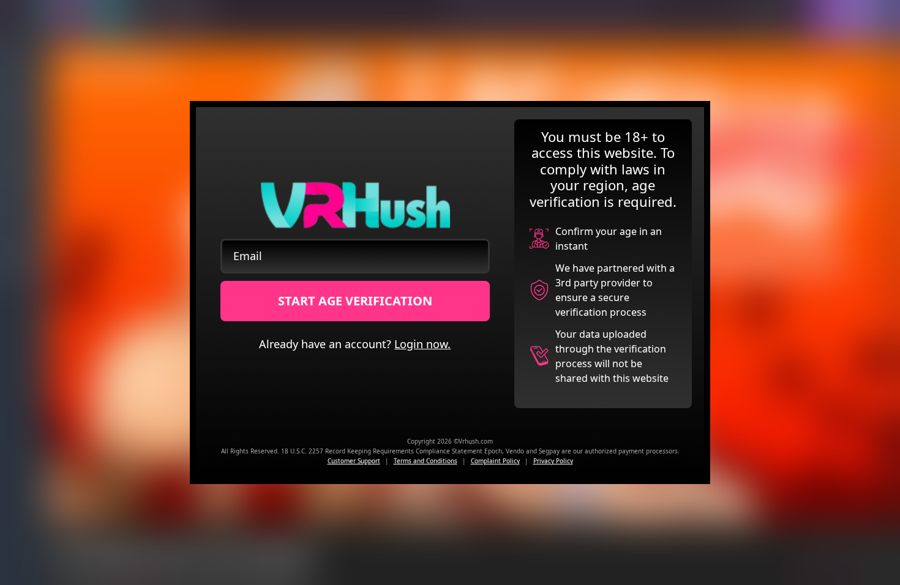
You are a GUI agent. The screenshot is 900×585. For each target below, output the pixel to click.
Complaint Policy (495, 460)
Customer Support (354, 460)
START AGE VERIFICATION (355, 300)
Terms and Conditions (425, 460)
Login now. (422, 344)
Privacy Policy (553, 460)
